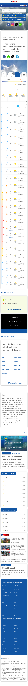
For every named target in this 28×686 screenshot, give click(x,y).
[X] (16, 24)
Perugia (3, 638)
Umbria (3, 602)
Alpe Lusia (17, 369)
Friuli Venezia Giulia (6, 599)
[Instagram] (12, 24)
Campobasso (5, 644)
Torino (3, 622)
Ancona (4, 635)
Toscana (16, 599)
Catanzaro (16, 648)
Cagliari (16, 651)
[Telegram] (17, 56)
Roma (15, 638)
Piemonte (4, 585)
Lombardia (16, 589)
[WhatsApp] (20, 24)
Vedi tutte (24, 431)
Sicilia (3, 615)
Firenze (16, 635)
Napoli (3, 641)
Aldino (4, 365)
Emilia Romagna (5, 595)
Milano (15, 625)
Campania (4, 605)
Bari (15, 644)
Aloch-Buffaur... (18, 365)
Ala (3, 357)
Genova (4, 625)
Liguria (3, 589)
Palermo (4, 651)
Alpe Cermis (5, 369)
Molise (3, 608)
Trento (3, 628)
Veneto (15, 592)
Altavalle (4, 373)
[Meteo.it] (23, 5)
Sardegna (16, 615)
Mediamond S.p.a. (13, 675)
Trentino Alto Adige (6, 592)
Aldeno (16, 361)
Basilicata (4, 612)
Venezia (16, 628)
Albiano (4, 361)
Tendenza (6, 453)
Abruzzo (16, 605)
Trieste (3, 631)
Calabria (16, 612)
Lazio (15, 602)
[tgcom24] (14, 2)
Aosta (15, 622)
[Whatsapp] (8, 56)
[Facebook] (8, 24)
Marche (16, 595)
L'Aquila (15, 641)
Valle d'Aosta (17, 585)
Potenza (4, 648)
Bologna (16, 631)
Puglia (15, 608)
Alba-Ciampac (18, 357)
